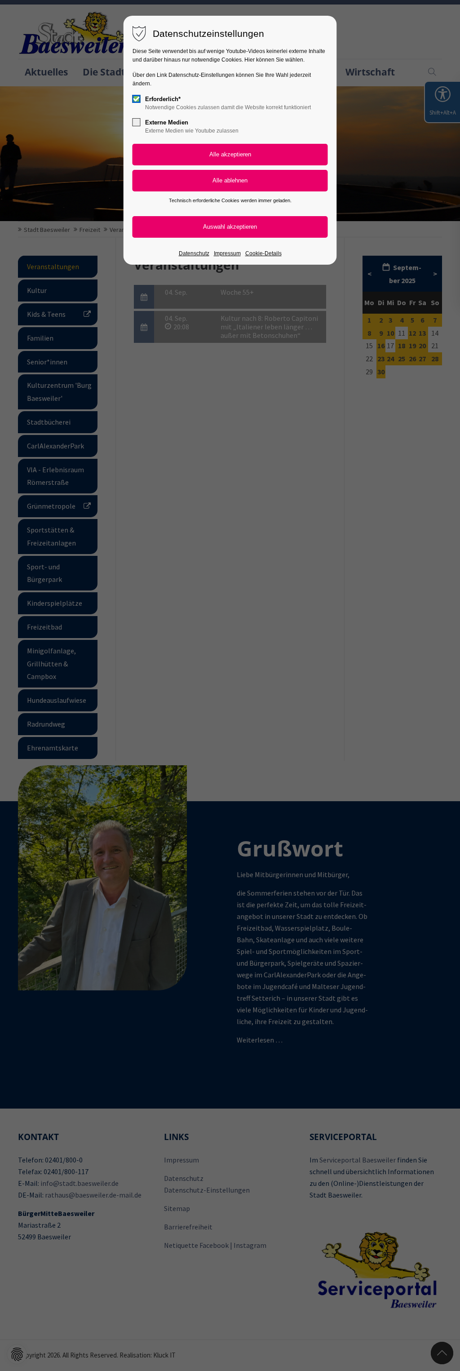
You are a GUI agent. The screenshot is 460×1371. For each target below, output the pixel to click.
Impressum (227, 253)
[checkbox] (137, 99)
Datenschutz (194, 253)
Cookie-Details (263, 253)
